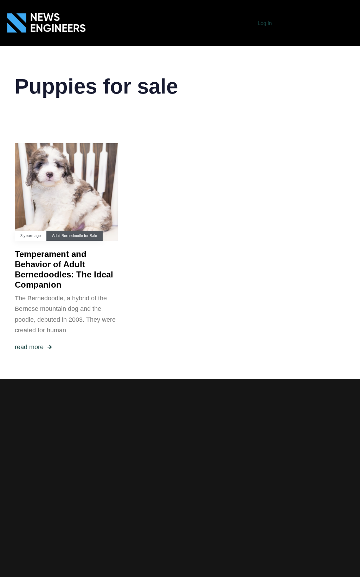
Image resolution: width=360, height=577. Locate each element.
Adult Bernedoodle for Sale (74, 235)
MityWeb (242, 537)
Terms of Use (135, 526)
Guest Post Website (135, 537)
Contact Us (135, 548)
